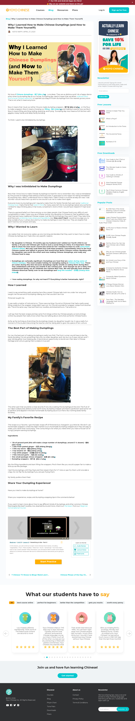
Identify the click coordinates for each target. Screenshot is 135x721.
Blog (8, 19)
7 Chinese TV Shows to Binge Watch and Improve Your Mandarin (32, 575)
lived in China (38, 205)
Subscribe (103, 97)
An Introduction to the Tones (116, 126)
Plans (49, 714)
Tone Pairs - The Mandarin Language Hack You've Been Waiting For (116, 301)
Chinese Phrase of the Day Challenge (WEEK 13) (76, 575)
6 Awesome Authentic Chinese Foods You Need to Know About (116, 269)
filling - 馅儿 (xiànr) (52, 109)
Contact (76, 695)
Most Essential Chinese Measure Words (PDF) (114, 183)
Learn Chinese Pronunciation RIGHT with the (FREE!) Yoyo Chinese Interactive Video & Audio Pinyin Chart (112, 220)
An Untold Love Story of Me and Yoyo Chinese (115, 261)
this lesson (68, 506)
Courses (50, 695)
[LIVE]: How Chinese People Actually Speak (116, 236)
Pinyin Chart (52, 703)
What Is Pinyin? (111, 119)
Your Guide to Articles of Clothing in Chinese (114, 176)
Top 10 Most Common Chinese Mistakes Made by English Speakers (116, 192)
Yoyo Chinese (18, 10)
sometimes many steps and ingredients (34, 218)
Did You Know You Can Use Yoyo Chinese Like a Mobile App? (115, 245)
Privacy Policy (78, 699)
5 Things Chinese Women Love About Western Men (115, 285)
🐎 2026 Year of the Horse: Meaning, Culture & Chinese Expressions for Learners (115, 210)
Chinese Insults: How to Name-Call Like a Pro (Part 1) (116, 293)
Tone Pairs (51, 706)
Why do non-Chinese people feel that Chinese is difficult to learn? (116, 253)
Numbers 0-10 (111, 142)
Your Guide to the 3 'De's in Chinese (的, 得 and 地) (115, 160)
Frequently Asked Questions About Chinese (116, 277)
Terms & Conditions (80, 703)
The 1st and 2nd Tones (113, 134)
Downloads (51, 710)
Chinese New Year (76, 263)
